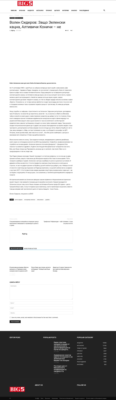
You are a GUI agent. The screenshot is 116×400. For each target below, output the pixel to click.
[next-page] (14, 274)
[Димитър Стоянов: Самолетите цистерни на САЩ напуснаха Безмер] (63, 259)
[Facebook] (11, 34)
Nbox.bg (14, 10)
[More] (28, 34)
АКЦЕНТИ (31, 10)
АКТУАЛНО (39, 10)
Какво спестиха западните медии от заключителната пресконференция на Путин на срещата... (62, 345)
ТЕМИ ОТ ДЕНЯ (19, 18)
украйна (47, 199)
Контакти (47, 398)
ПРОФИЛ (49, 10)
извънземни (40, 199)
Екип (42, 398)
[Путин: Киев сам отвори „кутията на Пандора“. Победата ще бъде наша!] (41, 259)
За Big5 (37, 398)
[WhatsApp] (24, 34)
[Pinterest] (20, 34)
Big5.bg (13, 30)
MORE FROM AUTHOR (30, 248)
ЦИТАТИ (57, 10)
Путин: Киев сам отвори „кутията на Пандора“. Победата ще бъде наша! (41, 269)
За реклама (55, 398)
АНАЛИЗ (74, 10)
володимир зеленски (29, 199)
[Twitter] (15, 34)
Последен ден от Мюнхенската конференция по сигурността (60, 368)
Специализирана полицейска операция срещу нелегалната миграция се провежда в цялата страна (24, 223)
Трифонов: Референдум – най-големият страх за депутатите (58, 222)
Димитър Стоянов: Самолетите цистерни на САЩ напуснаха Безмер (62, 269)
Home (11, 15)
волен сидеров (18, 199)
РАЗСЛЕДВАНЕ (84, 10)
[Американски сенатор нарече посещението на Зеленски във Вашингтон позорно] (47, 357)
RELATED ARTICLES (16, 248)
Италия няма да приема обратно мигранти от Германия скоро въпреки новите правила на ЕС (19, 269)
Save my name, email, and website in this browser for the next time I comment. (35, 317)
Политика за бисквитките (66, 398)
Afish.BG (22, 10)
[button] (104, 10)
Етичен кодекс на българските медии (96, 398)
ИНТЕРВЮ (65, 10)
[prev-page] (11, 274)
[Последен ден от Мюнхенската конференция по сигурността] (47, 368)
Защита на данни (80, 398)
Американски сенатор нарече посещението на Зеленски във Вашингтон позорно (63, 357)
